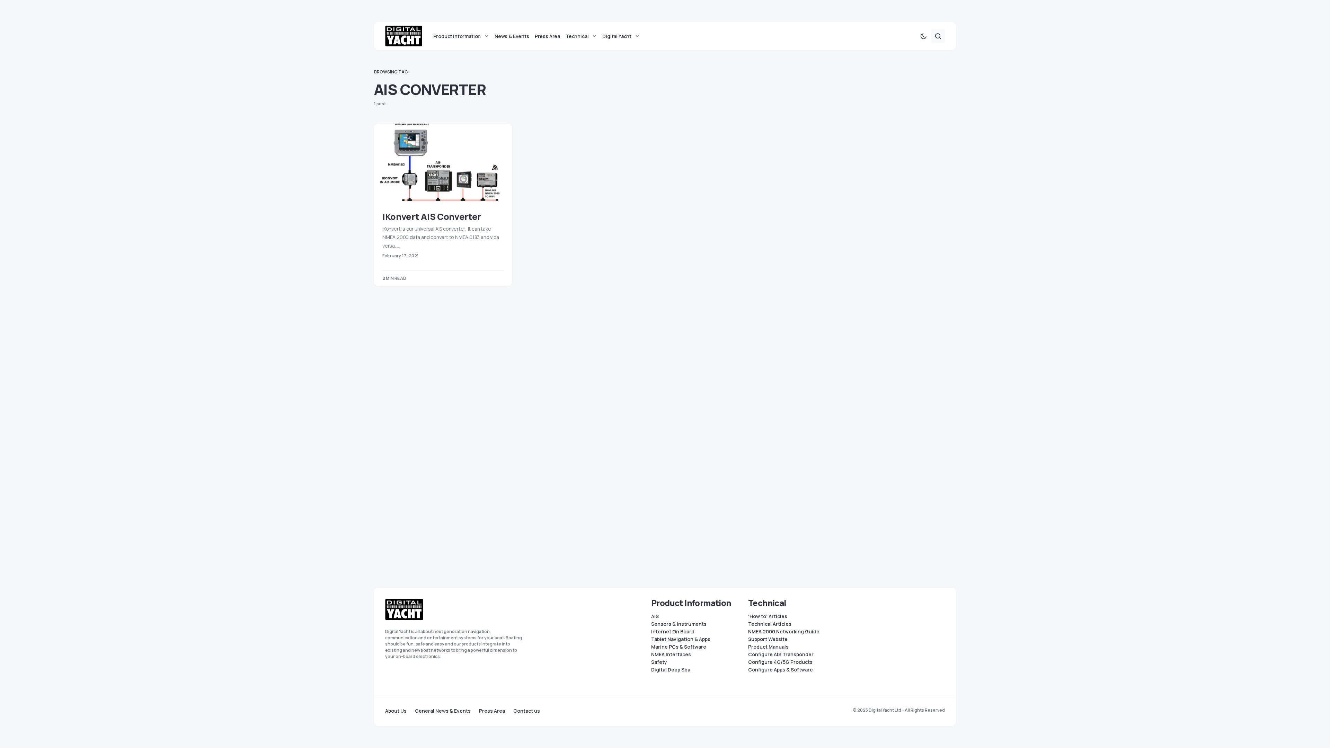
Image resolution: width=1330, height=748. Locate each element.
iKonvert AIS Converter (431, 217)
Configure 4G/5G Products (780, 662)
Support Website (768, 639)
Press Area (492, 711)
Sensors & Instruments (679, 624)
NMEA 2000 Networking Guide (783, 631)
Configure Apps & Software (780, 669)
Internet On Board (672, 631)
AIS (655, 616)
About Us (396, 711)
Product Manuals (768, 646)
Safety (659, 662)
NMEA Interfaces (671, 654)
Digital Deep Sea (670, 669)
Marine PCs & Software (678, 646)
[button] (923, 36)
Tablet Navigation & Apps (680, 639)
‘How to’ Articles (767, 616)
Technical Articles (769, 624)
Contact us (526, 711)
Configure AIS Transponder (781, 654)
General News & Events (443, 711)
